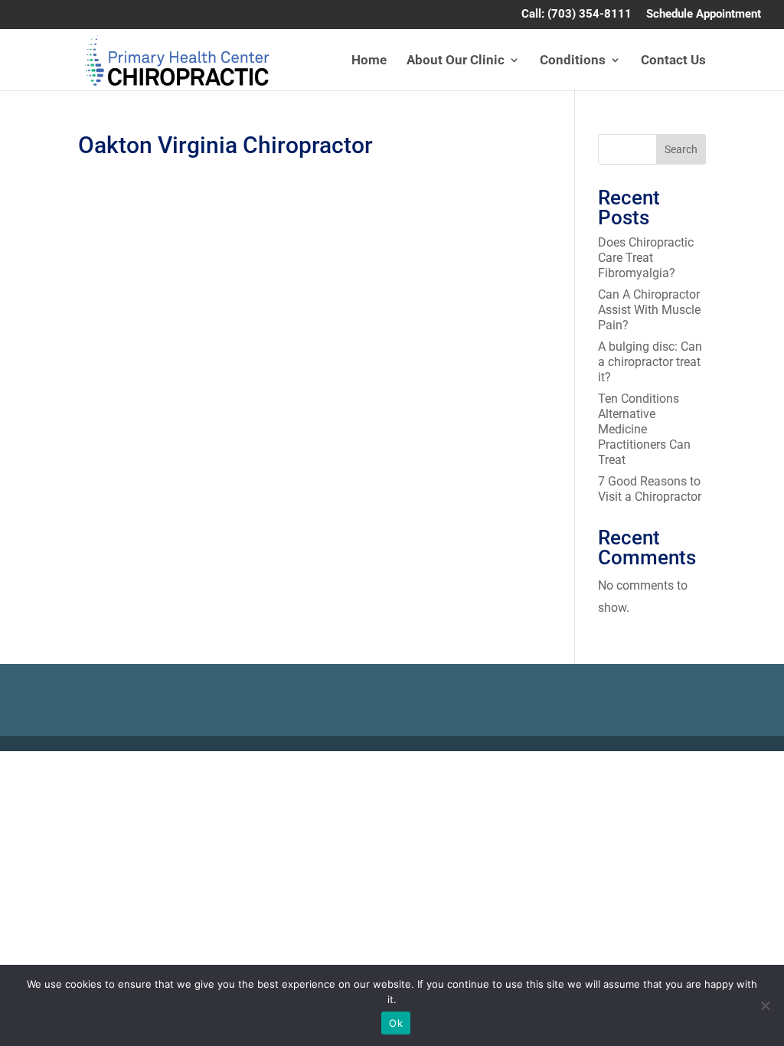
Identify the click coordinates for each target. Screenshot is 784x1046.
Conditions (573, 60)
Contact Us (673, 60)
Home (369, 60)
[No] (765, 1005)
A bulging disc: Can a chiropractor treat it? (650, 361)
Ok (396, 1023)
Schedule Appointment (703, 14)
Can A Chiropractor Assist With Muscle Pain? (649, 309)
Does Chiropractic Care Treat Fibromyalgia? (646, 257)
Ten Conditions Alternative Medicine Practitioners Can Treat (644, 429)
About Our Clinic (456, 60)
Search (681, 149)
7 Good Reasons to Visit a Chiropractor (650, 489)
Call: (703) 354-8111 (576, 14)
